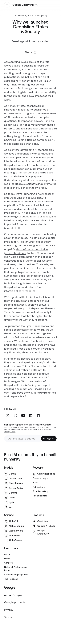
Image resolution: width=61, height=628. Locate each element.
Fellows (41, 304)
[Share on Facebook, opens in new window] (22, 59)
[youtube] (23, 415)
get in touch (33, 348)
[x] (7, 415)
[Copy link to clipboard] (45, 59)
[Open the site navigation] (7, 4)
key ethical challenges (31, 344)
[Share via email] (38, 59)
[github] (38, 415)
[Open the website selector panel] (36, 5)
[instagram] (15, 415)
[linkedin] (30, 415)
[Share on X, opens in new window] (15, 59)
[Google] (9, 588)
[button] (30, 52)
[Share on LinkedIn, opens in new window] (30, 59)
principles (34, 333)
